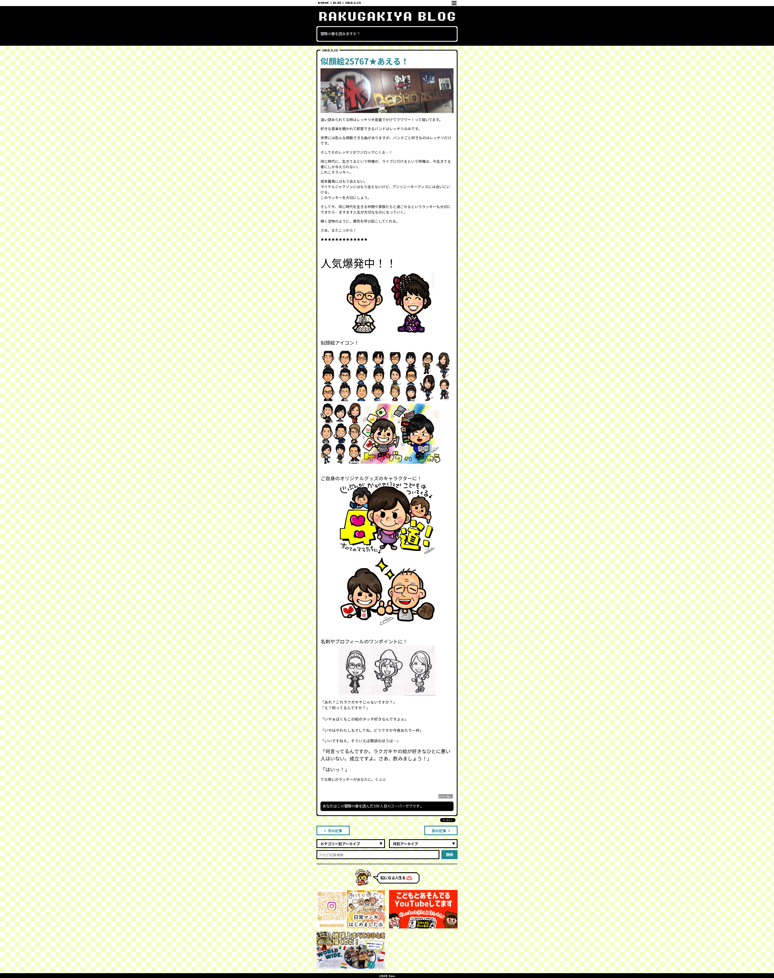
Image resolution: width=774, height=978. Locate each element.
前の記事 (439, 830)
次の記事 (335, 830)
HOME (324, 3)
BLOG (337, 3)
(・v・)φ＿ (445, 796)
